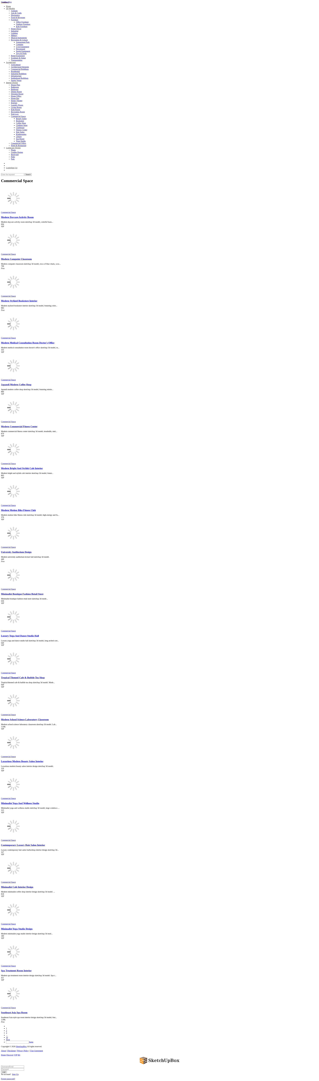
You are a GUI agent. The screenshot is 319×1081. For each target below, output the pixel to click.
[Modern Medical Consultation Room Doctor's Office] (13, 336)
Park (13, 159)
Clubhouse (20, 128)
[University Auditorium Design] (13, 545)
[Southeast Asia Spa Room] (13, 1005)
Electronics (15, 15)
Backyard (15, 155)
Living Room (16, 107)
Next (8, 1040)
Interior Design (12, 83)
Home (8, 6)
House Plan (15, 85)
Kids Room (15, 110)
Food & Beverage (18, 17)
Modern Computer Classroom (16, 259)
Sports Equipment (23, 51)
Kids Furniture (21, 26)
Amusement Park (23, 42)
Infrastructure (16, 76)
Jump (31, 1042)
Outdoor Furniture (23, 24)
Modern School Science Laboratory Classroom (25, 719)
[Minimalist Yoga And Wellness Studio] (13, 796)
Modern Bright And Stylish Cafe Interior (22, 468)
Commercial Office (18, 143)
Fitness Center (21, 130)
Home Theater (16, 101)
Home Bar (15, 98)
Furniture (14, 20)
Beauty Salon (21, 119)
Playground (20, 49)
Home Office (16, 96)
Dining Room (16, 92)
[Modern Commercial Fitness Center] (13, 419)
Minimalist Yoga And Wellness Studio (20, 803)
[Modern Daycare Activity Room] (13, 210)
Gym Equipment (22, 47)
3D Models (10, 8)
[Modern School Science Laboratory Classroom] (13, 712)
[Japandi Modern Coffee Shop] (13, 378)
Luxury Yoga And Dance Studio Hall (20, 635)
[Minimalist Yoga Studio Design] (13, 922)
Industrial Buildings (18, 74)
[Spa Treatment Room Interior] (13, 964)
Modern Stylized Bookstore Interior (19, 301)
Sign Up (15, 1074)
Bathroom (15, 87)
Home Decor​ (16, 29)
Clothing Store (21, 125)
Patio (13, 157)
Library (19, 137)
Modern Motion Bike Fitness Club (18, 510)
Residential (15, 71)
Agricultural (15, 65)
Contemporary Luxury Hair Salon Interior (23, 845)
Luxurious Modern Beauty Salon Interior (22, 761)
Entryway (15, 114)
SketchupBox (6, 2)
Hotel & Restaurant (18, 146)
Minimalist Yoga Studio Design (17, 928)
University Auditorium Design (16, 552)
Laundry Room (17, 105)
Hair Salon (20, 132)
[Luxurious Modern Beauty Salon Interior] (13, 754)
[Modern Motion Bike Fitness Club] (13, 503)
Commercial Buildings (20, 69)
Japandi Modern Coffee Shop (16, 384)
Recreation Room (18, 112)
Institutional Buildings (19, 78)
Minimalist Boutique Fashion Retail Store (22, 594)
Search (28, 174)
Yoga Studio (21, 141)
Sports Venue (16, 80)
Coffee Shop (21, 123)
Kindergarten (21, 134)
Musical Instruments (19, 38)
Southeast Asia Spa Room (14, 1012)
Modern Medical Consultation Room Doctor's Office (27, 342)
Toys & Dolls (21, 53)
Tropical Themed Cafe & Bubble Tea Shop (23, 677)
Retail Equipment (18, 56)
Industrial (14, 31)
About (3, 1051)
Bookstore (20, 121)
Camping (19, 44)
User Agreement (36, 1051)
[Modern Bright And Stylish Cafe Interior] (13, 461)
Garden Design (17, 152)
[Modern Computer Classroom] (13, 252)
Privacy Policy (23, 1051)
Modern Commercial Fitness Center (19, 426)
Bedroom (14, 89)
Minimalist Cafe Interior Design (17, 887)
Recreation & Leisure (19, 40)
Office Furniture (22, 22)
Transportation (16, 60)
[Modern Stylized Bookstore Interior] (13, 294)
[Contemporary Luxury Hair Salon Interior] (13, 838)
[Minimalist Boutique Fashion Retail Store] (13, 587)
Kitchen (14, 103)
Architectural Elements (20, 67)
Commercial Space (18, 116)
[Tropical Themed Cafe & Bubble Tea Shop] (13, 671)
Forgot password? (8, 1079)
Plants (13, 150)
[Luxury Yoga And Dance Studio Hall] (13, 629)
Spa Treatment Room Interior (16, 970)
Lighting (14, 33)
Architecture (11, 62)
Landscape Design (13, 148)
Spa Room (20, 139)
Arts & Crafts (16, 13)
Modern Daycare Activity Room (17, 217)
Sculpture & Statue (18, 58)
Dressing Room (17, 94)
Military (14, 35)
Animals (14, 11)
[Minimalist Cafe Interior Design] (13, 880)
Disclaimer (11, 1051)
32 (7, 1037)
